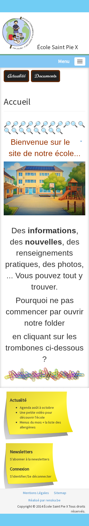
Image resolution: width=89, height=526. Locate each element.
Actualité (16, 76)
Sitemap (60, 493)
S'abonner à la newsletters (29, 459)
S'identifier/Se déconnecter (30, 476)
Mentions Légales (36, 493)
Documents (45, 76)
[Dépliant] (44, 374)
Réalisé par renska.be (44, 500)
